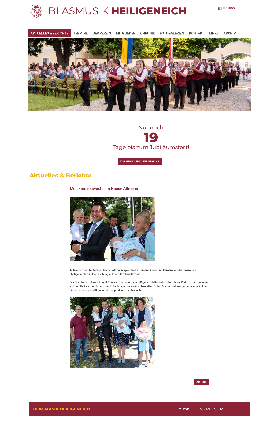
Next (245, 75)
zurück (201, 381)
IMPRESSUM (211, 409)
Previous (33, 75)
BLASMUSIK (117, 11)
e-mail (185, 409)
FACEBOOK (229, 8)
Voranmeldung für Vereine (139, 161)
